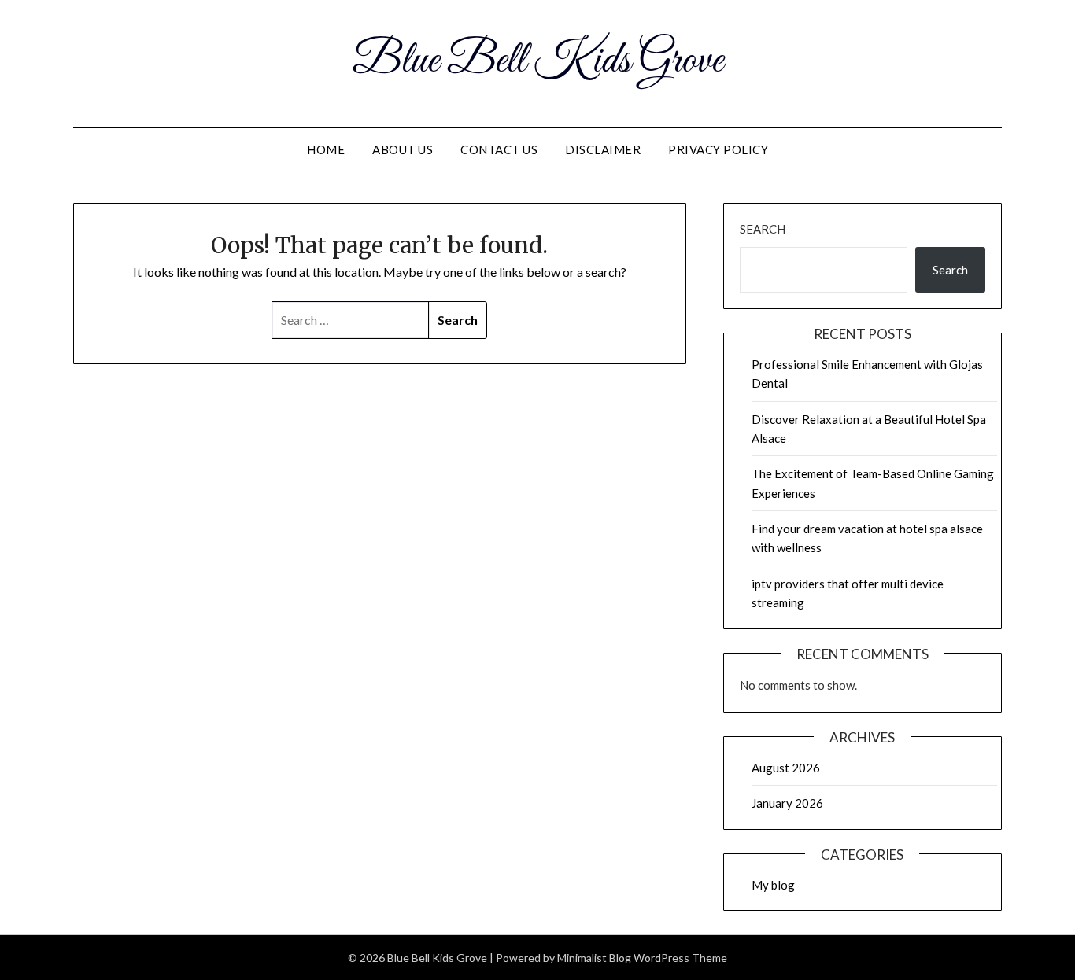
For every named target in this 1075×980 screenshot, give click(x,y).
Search (762, 229)
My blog (773, 885)
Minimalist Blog (594, 957)
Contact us (499, 149)
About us (402, 149)
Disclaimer (603, 149)
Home (326, 149)
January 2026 (787, 803)
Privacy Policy (718, 149)
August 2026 (786, 768)
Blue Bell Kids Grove (538, 61)
